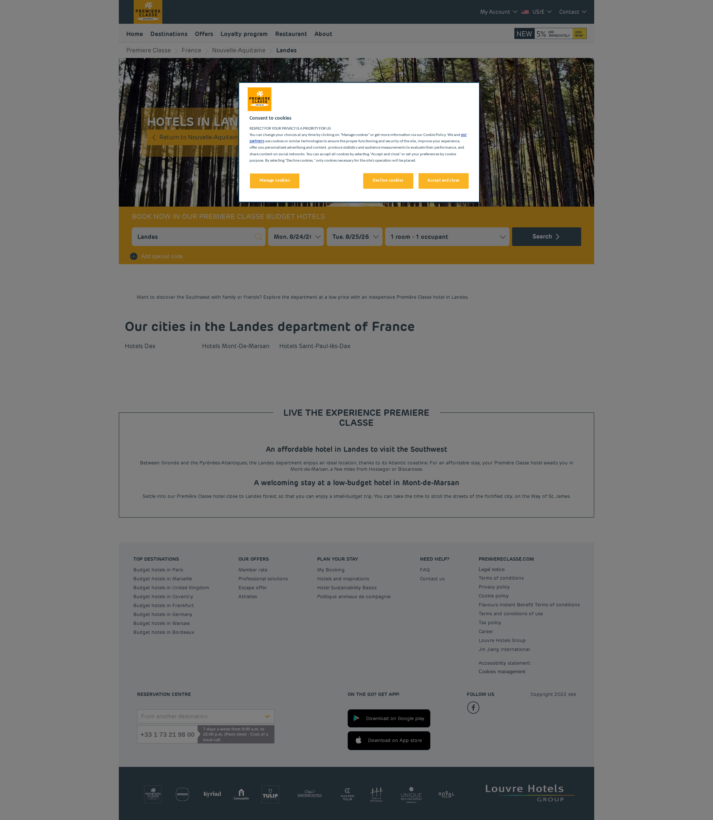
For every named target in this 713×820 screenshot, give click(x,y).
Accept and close (443, 180)
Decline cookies (388, 180)
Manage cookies (275, 180)
